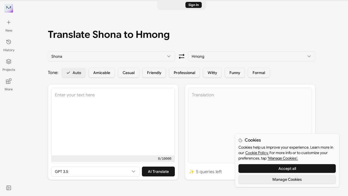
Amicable (101, 72)
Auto (77, 72)
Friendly (154, 72)
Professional (184, 72)
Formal (259, 72)
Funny (234, 72)
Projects (8, 70)
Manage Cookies (287, 179)
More (9, 89)
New (8, 30)
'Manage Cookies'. (283, 158)
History (8, 50)
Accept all (287, 168)
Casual (129, 72)
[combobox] (111, 56)
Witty (212, 72)
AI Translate (158, 171)
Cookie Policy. (257, 152)
